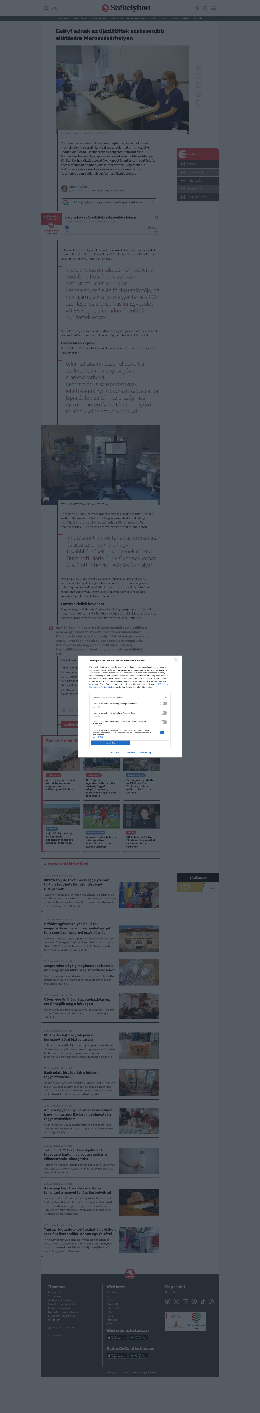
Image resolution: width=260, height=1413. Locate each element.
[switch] (163, 703)
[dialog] (130, 706)
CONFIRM (110, 743)
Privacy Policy (145, 752)
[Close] (176, 660)
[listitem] (130, 697)
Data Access (130, 752)
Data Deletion (115, 752)
